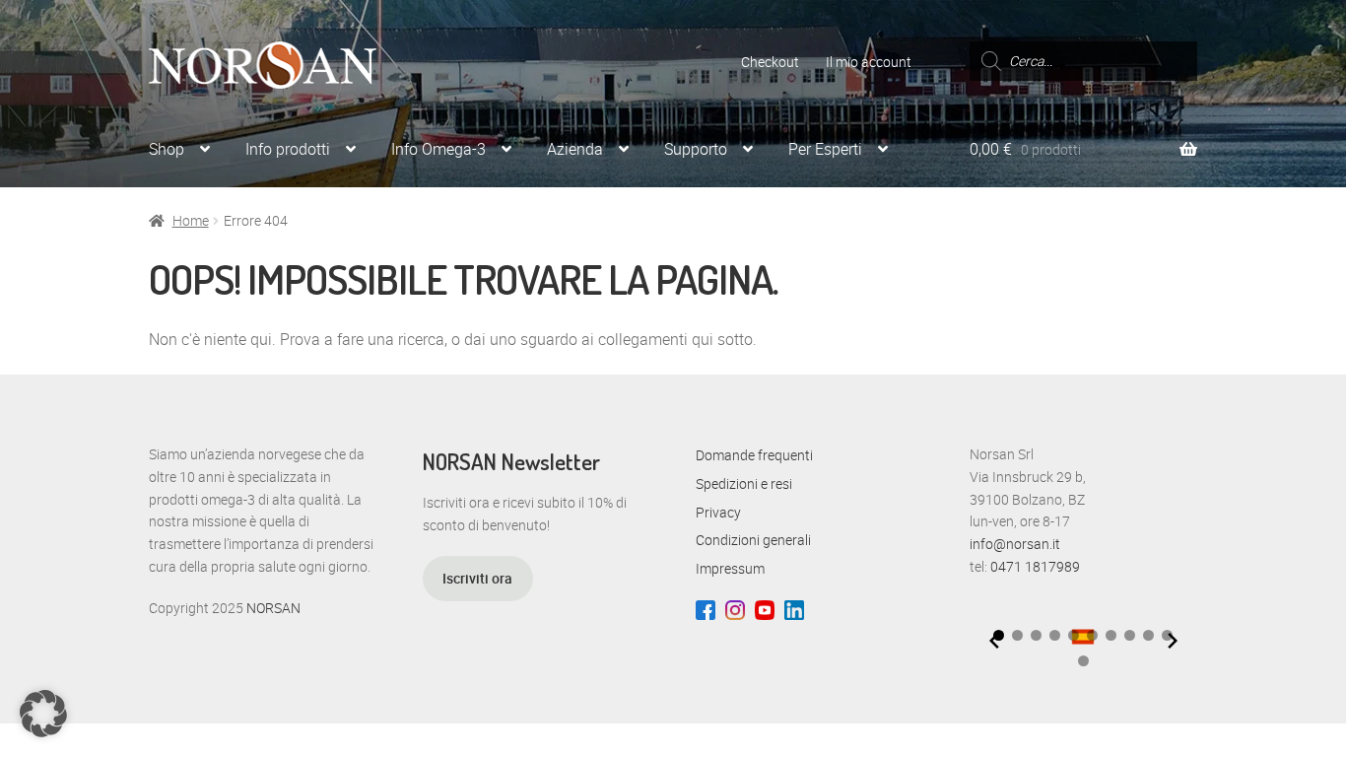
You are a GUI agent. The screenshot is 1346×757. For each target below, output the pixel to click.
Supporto (695, 149)
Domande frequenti (754, 455)
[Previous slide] (994, 640)
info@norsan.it (1015, 543)
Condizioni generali (753, 539)
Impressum (730, 568)
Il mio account (868, 61)
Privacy (718, 512)
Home (190, 220)
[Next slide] (1172, 640)
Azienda (575, 149)
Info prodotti (287, 149)
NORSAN (273, 607)
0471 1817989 (1035, 566)
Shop (166, 149)
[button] (1017, 635)
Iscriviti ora (477, 578)
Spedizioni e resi (744, 483)
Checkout (770, 61)
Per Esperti (825, 149)
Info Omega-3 (438, 149)
